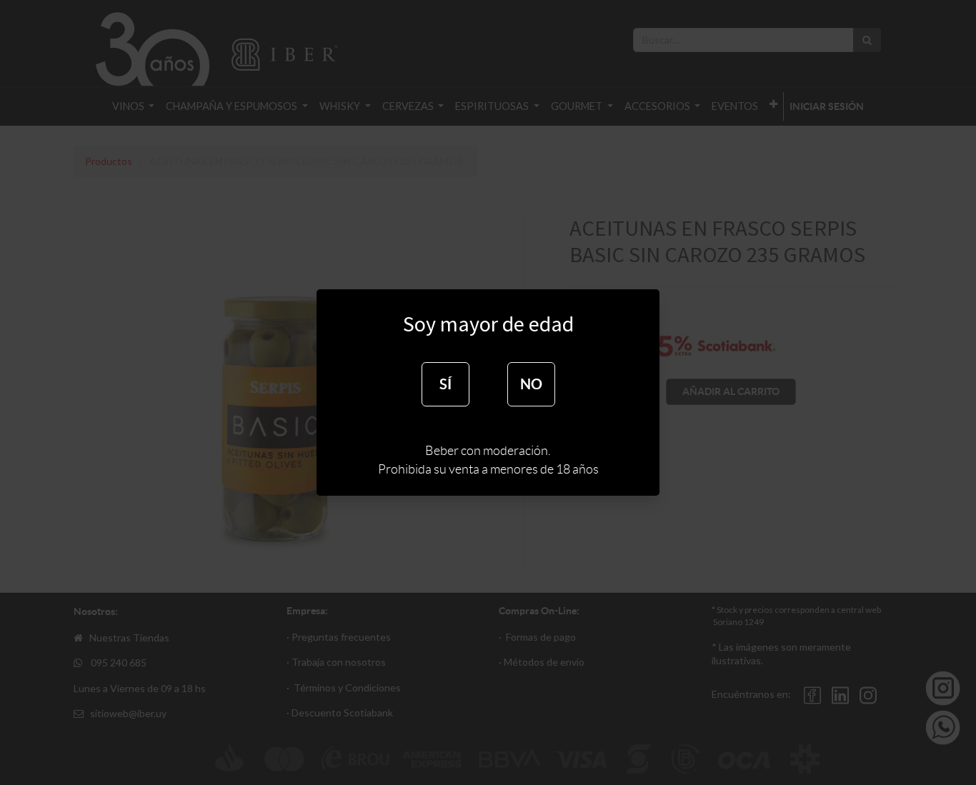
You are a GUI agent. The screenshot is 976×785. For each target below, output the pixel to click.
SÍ (445, 384)
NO (531, 384)
